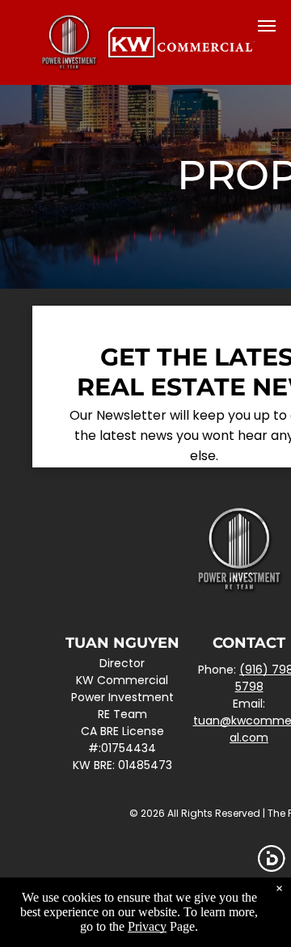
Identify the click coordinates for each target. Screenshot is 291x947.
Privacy (147, 926)
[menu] (267, 26)
